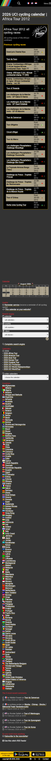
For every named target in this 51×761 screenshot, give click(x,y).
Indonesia (9, 522)
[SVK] (3, 636)
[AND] (3, 392)
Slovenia (8, 638)
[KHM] (3, 438)
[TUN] (3, 668)
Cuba (7, 458)
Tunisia (8, 668)
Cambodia (9, 438)
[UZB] (3, 684)
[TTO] (3, 666)
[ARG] (3, 397)
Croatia (8, 456)
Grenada (8, 499)
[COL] (3, 449)
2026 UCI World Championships (17, 367)
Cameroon (9, 440)
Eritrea (8, 477)
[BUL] (3, 433)
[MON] (3, 581)
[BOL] (3, 422)
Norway (8, 595)
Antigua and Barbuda (13, 395)
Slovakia (8, 636)
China (7, 447)
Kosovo (8, 549)
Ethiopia (8, 481)
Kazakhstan (10, 542)
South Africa (10, 640)
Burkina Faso (10, 436)
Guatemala (9, 504)
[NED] (3, 590)
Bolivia (8, 422)
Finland (8, 483)
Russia (8, 620)
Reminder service (12, 305)
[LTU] (3, 558)
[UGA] (3, 673)
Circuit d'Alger (12, 132)
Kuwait (8, 552)
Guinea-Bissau (11, 506)
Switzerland (10, 652)
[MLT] (3, 572)
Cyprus (8, 461)
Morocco (9, 588)
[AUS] (3, 401)
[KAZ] (3, 542)
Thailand (8, 661)
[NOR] (3, 595)
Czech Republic (11, 463)
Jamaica (8, 536)
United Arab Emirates (14, 677)
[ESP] (3, 645)
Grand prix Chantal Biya (16, 52)
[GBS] (3, 506)
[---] (3, 663)
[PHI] (3, 606)
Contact (46, 759)
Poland (8, 608)
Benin (7, 418)
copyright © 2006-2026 (11, 759)
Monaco (8, 581)
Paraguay (9, 604)
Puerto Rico (10, 613)
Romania (8, 617)
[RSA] (3, 640)
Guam (7, 502)
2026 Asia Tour (10, 358)
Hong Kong (9, 513)
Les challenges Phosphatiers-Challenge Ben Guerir (19, 161)
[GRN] (3, 499)
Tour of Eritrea (12, 197)
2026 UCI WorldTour (12, 369)
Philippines (10, 606)
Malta (7, 572)
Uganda (8, 673)
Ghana (7, 493)
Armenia (8, 399)
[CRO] (3, 456)
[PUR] (3, 613)
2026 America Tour (11, 355)
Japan (7, 538)
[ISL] (3, 517)
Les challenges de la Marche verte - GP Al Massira (18, 110)
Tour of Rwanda (13, 88)
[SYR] (3, 654)
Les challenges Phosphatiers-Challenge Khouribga (19, 146)
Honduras (9, 511)
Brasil (7, 429)
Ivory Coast (10, 533)
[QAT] (3, 615)
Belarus (8, 410)
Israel (7, 529)
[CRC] (3, 454)
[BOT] (3, 427)
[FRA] (3, 486)
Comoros (9, 452)
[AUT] (3, 404)
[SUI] (3, 652)
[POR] (3, 611)
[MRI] (3, 576)
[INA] (3, 522)
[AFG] (3, 386)
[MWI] (3, 565)
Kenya (7, 545)
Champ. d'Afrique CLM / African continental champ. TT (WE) (19, 74)
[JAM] (3, 536)
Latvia (7, 554)
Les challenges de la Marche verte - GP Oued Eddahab (18, 103)
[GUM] (3, 502)
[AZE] (3, 406)
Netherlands (10, 590)
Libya (7, 556)
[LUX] (3, 561)
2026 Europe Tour (11, 360)
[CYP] (3, 461)
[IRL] (3, 527)
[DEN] (3, 465)
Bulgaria (8, 433)
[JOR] (3, 540)
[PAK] (3, 599)
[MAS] (3, 567)
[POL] (3, 608)
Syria (7, 654)
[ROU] (3, 617)
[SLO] (3, 638)
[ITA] (3, 531)
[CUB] (3, 458)
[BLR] (3, 410)
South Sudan (10, 642)
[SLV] (3, 474)
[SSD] (3, 642)
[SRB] (3, 631)
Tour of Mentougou (32, 713)
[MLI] (3, 570)
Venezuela (9, 686)
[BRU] (3, 431)
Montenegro (10, 586)
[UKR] (3, 675)
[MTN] (3, 574)
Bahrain (8, 408)
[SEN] (3, 629)
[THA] (3, 661)
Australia (8, 401)
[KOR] (3, 547)
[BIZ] (3, 415)
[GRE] (3, 497)
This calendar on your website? (18, 309)
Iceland (8, 517)
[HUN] (3, 515)
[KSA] (3, 624)
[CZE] (3, 463)
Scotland (8, 627)
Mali (7, 570)
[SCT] (3, 627)
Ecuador (8, 470)
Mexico (8, 579)
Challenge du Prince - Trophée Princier (19, 176)
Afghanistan (10, 386)
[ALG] (3, 390)
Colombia (9, 449)
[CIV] (3, 533)
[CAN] (3, 442)
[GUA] (3, 504)
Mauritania (9, 574)
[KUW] (3, 552)
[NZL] (3, 593)
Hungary (8, 515)
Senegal (8, 629)
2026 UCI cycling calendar (23, 14)
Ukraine (8, 675)
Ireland (8, 527)
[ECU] (3, 470)
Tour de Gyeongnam (32, 720)
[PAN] (3, 602)
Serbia (8, 631)
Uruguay (8, 682)
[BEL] (3, 413)
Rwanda (8, 622)
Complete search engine (15, 344)
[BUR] (3, 436)
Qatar (7, 615)
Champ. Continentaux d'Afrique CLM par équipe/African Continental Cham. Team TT (19, 66)
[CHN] (3, 447)
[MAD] (3, 563)
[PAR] (3, 604)
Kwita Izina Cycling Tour (16, 205)
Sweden (8, 649)
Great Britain (10, 495)
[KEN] (3, 545)
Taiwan (8, 657)
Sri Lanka (9, 647)
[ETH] (3, 481)
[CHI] (3, 445)
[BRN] (3, 408)
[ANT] (3, 395)
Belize (8, 415)
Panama (8, 602)
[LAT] (3, 554)
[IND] (3, 520)
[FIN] (3, 483)
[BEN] (3, 418)
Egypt (7, 472)
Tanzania (8, 659)
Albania (8, 388)
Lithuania (9, 558)
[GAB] (3, 488)
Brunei (7, 431)
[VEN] (3, 686)
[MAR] (3, 588)
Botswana (9, 427)
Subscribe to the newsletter (16, 736)
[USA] (3, 679)
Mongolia (9, 583)
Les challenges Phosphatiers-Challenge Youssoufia (19, 154)
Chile (7, 445)
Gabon (7, 488)
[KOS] (3, 549)
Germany (8, 490)
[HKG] (3, 513)
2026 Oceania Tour (11, 362)
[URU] (3, 682)
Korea (7, 547)
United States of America (15, 679)
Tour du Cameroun (14, 117)
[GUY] (3, 508)
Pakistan (8, 599)
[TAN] (3, 659)
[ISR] (3, 529)
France (8, 486)
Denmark (9, 465)
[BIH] (3, 424)
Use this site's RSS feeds (15, 741)
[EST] (3, 479)
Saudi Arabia (10, 624)
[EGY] (3, 472)
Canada (8, 442)
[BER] (3, 420)
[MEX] (3, 579)
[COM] (3, 452)
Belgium (8, 413)
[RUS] (3, 620)
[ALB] (3, 388)
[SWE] (3, 649)
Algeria (8, 390)
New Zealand (10, 593)
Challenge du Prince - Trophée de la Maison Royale (19, 190)
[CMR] (3, 440)
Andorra (8, 392)
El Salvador (9, 474)
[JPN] (3, 538)
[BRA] (3, 429)
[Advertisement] (25, 242)
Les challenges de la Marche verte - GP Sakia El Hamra (18, 95)
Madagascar (10, 563)
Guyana (8, 508)
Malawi (8, 565)
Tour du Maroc (12, 139)
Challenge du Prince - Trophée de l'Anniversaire (19, 183)
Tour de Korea (30, 727)
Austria (8, 404)
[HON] (3, 511)
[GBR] (3, 495)
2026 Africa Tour (10, 353)
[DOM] (3, 468)
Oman (7, 597)
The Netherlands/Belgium (15, 663)
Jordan (8, 540)
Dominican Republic (13, 468)
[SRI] (3, 647)
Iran (6, 524)
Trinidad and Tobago (13, 666)
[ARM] (3, 399)
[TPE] (3, 657)
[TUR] (3, 670)
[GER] (3, 490)
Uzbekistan (10, 684)
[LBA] (3, 556)
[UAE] (3, 677)
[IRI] (3, 524)
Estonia (8, 479)
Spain (7, 645)
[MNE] (3, 586)
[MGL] (3, 583)
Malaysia (9, 567)
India (7, 520)
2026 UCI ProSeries (12, 364)
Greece (8, 497)
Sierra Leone (10, 633)
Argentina (9, 397)
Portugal (8, 611)
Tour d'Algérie (12, 125)
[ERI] (3, 477)
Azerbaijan (9, 406)
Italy (7, 531)
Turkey (8, 670)
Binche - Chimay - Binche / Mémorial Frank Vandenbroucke (24, 705)
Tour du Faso (12, 59)
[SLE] (3, 633)
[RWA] (3, 622)
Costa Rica (9, 454)
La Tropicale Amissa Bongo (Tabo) (18, 168)
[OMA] (3, 597)
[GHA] (3, 493)
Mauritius (9, 576)
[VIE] (3, 688)
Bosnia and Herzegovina (15, 424)
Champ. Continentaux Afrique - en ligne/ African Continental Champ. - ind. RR (19, 81)
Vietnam (8, 688)
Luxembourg (10, 561)
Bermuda (9, 420)
